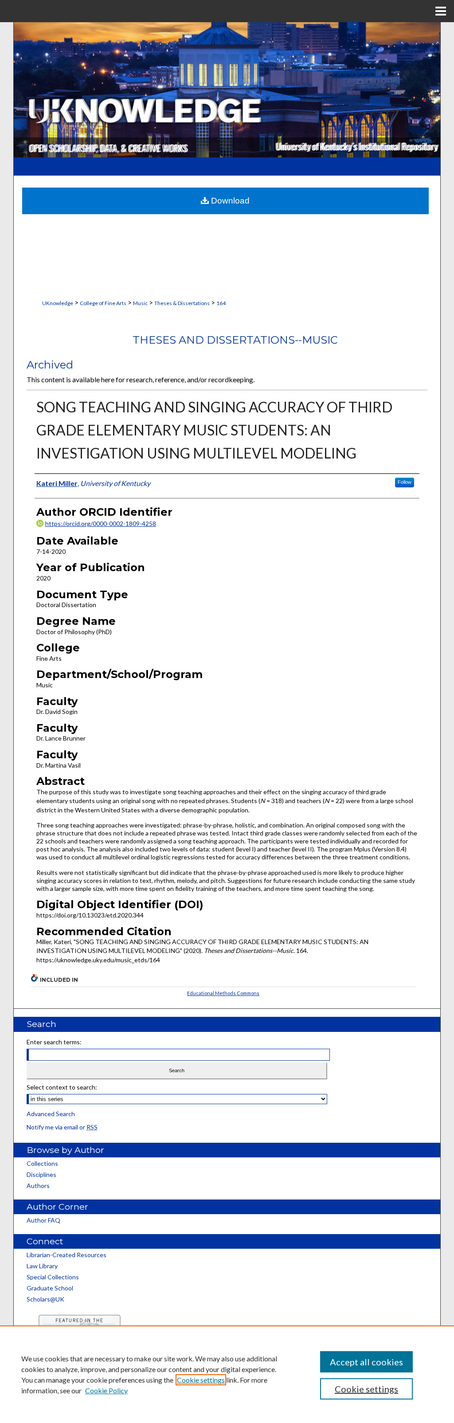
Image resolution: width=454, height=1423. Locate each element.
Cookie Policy (106, 1390)
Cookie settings (201, 1380)
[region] (227, 1374)
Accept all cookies (366, 1361)
